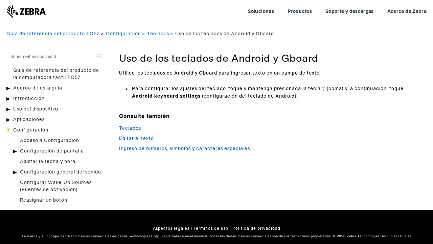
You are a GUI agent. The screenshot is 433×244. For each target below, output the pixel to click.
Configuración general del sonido (60, 172)
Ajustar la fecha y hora (47, 161)
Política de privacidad (256, 228)
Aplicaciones (29, 119)
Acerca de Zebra (407, 11)
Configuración (123, 34)
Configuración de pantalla (52, 151)
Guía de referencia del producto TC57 (53, 34)
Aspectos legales (171, 228)
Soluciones (261, 11)
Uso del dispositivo (35, 109)
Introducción (29, 98)
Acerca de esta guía (37, 88)
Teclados (158, 34)
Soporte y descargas (349, 11)
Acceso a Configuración (49, 140)
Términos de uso (210, 228)
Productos (300, 11)
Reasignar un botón (43, 200)
